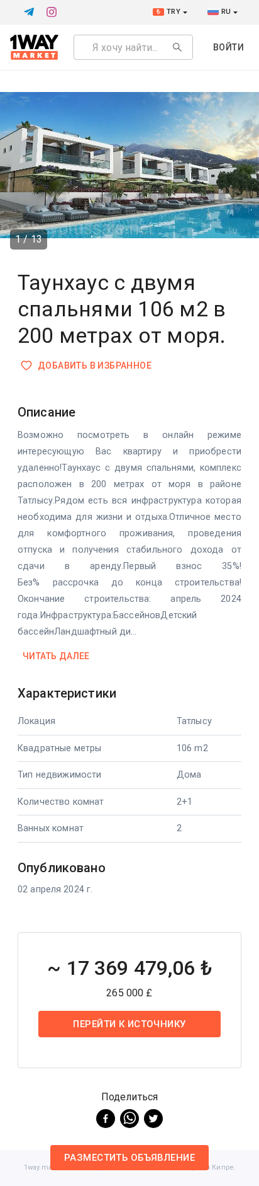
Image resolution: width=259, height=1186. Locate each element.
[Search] (177, 47)
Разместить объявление (129, 1157)
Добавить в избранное (95, 365)
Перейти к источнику (129, 1024)
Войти (228, 47)
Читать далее (56, 656)
